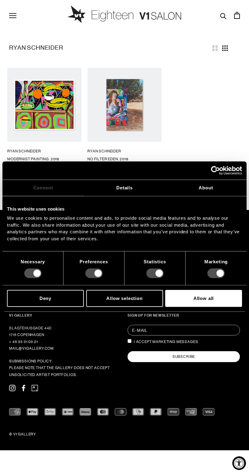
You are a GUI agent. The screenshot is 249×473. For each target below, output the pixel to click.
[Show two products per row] (215, 47)
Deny (45, 298)
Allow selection (124, 298)
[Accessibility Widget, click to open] (239, 463)
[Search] (223, 15)
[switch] (94, 273)
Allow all (203, 298)
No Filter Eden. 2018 (107, 159)
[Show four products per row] (225, 47)
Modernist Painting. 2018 (33, 159)
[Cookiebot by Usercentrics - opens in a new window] (215, 170)
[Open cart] (237, 15)
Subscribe (183, 357)
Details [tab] (124, 187)
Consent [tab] (43, 187)
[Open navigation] (12, 15)
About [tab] (206, 187)
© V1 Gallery (22, 434)
